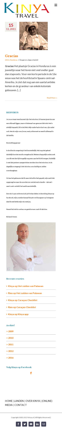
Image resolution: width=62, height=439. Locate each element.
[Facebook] (31, 373)
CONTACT (20, 404)
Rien (10, 307)
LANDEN (19, 400)
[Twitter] (24, 424)
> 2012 (9, 351)
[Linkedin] (37, 424)
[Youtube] (31, 424)
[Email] (43, 424)
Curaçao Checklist (27, 300)
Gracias (11, 56)
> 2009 (9, 331)
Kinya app (23, 314)
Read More (51, 98)
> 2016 (9, 357)
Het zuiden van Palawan (30, 286)
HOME (8, 400)
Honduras (14, 60)
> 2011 (9, 344)
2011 (7, 60)
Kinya (11, 286)
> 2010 (9, 337)
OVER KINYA (33, 400)
